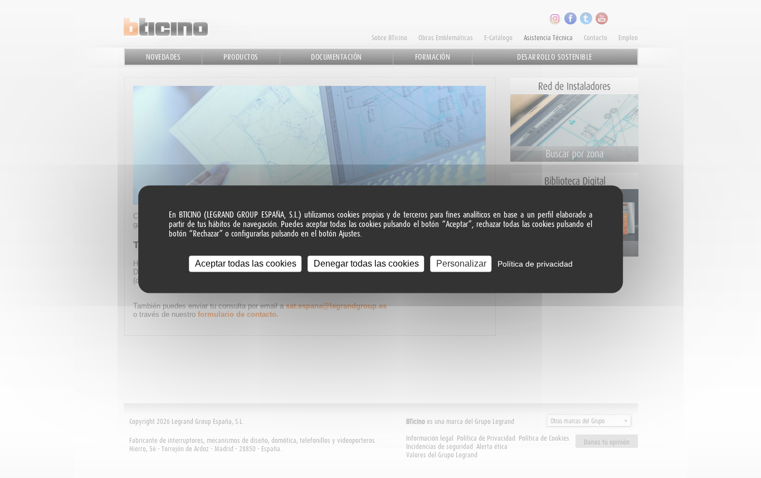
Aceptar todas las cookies (245, 263)
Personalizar (461, 263)
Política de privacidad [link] (535, 263)
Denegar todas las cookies (366, 263)
